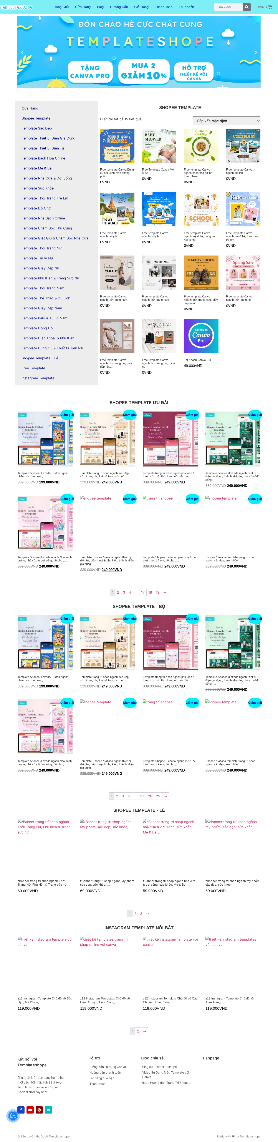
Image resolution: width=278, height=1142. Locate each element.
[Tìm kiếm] (247, 7)
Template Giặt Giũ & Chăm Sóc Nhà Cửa (55, 238)
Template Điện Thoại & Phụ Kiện (48, 338)
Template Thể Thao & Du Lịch (46, 298)
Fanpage (211, 1058)
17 (143, 592)
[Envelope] (48, 1110)
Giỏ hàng (141, 7)
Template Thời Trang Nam (43, 288)
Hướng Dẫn (119, 7)
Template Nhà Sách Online (43, 218)
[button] (22, 52)
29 (158, 796)
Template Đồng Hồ (37, 328)
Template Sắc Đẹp (37, 128)
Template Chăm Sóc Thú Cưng (47, 228)
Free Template (33, 368)
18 (150, 592)
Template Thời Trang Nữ (41, 248)
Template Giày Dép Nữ (40, 268)
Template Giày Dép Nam (42, 308)
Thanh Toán (163, 7)
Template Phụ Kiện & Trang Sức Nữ (50, 278)
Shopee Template (36, 118)
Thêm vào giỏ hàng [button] (185, 317)
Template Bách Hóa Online (43, 158)
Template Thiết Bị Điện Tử (43, 148)
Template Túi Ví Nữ (37, 258)
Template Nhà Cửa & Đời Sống (47, 178)
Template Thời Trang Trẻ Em (45, 198)
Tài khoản (186, 7)
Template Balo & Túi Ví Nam (44, 318)
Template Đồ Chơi (36, 208)
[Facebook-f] (21, 1110)
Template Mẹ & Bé (36, 168)
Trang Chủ (61, 7)
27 (142, 796)
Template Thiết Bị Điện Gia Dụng (48, 138)
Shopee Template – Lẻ (40, 358)
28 (150, 796)
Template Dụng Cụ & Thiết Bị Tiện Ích (52, 348)
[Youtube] (30, 1110)
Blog (100, 7)
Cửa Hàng (83, 7)
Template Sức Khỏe (38, 188)
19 (157, 592)
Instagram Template (38, 378)
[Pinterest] (39, 1110)
